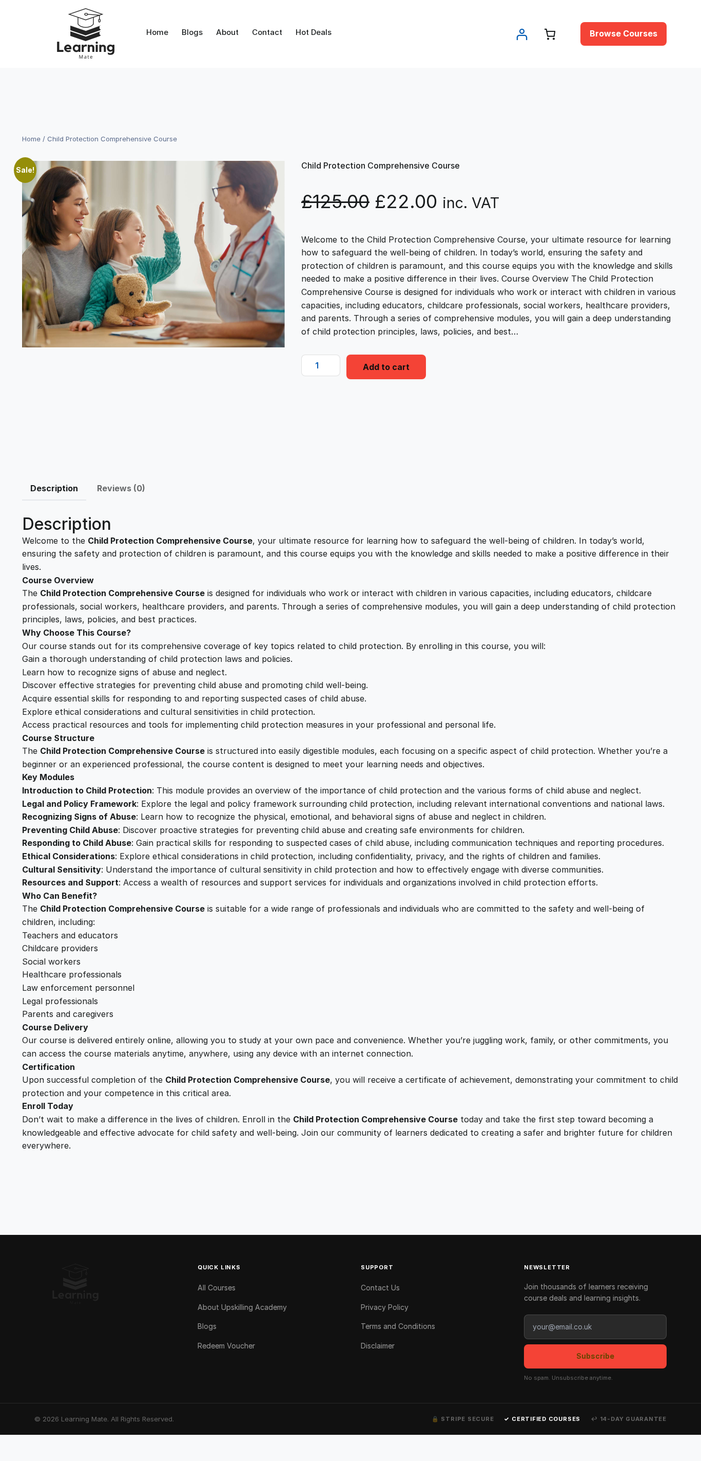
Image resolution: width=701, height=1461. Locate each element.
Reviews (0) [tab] (121, 488)
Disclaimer (378, 1345)
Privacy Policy (384, 1307)
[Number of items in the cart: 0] (550, 34)
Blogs (207, 1326)
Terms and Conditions (398, 1326)
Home (31, 139)
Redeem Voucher (226, 1345)
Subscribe (595, 1356)
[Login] (522, 34)
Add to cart (386, 367)
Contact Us (380, 1287)
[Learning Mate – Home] (105, 1284)
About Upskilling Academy (242, 1307)
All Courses (217, 1287)
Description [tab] (54, 488)
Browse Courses (623, 33)
